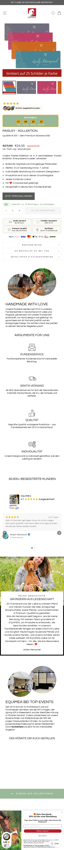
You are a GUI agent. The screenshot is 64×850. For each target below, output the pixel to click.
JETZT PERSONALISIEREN (18, 196)
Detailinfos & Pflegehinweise (32, 257)
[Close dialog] (62, 812)
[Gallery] (32, 58)
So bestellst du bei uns (32, 251)
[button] (5, 533)
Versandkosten (24, 149)
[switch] (6, 845)
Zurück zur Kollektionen (34, 794)
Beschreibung (32, 245)
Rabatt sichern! (43, 831)
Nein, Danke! (43, 835)
